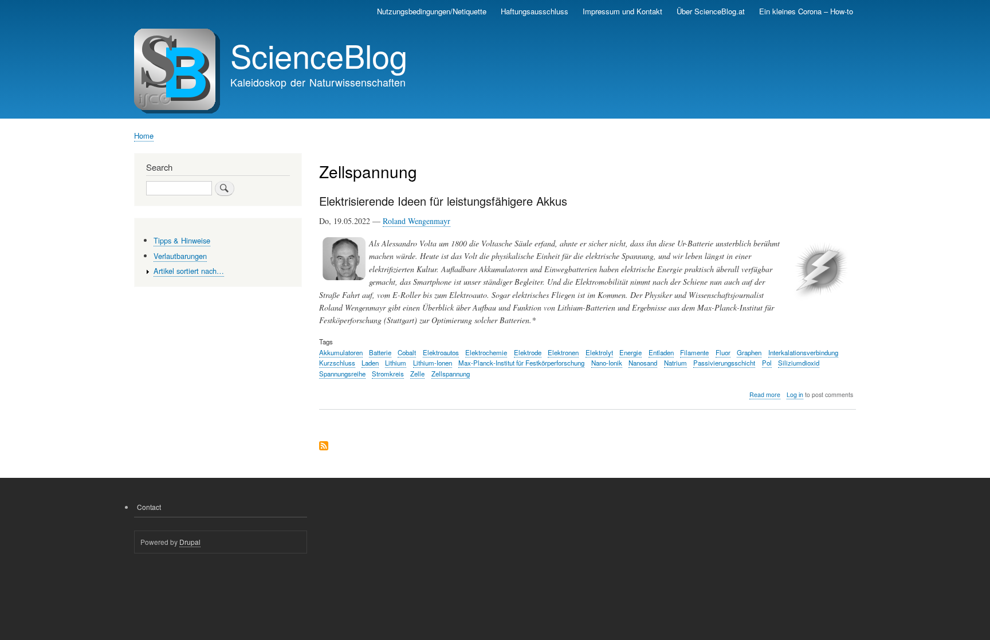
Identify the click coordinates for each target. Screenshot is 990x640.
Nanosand (642, 362)
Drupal (190, 542)
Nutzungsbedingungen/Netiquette (431, 11)
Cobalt (407, 352)
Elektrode (527, 352)
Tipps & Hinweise (182, 240)
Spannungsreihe (342, 373)
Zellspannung (450, 373)
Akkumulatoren (341, 352)
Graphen (749, 352)
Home (144, 135)
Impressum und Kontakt (622, 11)
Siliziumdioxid (798, 362)
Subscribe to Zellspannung (323, 446)
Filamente (694, 352)
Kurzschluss (337, 362)
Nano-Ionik (606, 362)
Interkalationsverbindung (803, 352)
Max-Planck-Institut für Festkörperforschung (521, 362)
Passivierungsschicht (724, 362)
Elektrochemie (486, 352)
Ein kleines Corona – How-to (806, 11)
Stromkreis (388, 373)
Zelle (417, 373)
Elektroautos (441, 352)
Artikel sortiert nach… (189, 270)
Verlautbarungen (180, 255)
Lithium (395, 362)
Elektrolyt (599, 352)
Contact (149, 507)
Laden (370, 362)
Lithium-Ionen (432, 362)
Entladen (661, 352)
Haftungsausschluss (534, 11)
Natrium (675, 362)
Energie (630, 352)
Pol (767, 362)
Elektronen (563, 352)
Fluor (723, 352)
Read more (764, 394)
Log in (795, 394)
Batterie (380, 352)
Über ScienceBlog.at (711, 11)
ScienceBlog (318, 55)
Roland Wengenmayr (416, 220)
